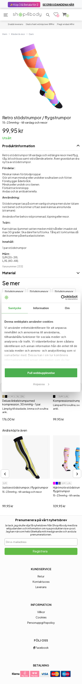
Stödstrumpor (14, 291)
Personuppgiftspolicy (41, 622)
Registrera (40, 551)
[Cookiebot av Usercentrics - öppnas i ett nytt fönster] (61, 297)
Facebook (42, 647)
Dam (31, 34)
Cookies (41, 617)
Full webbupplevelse (41, 373)
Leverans (41, 587)
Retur (41, 576)
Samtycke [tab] (14, 308)
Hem (4, 34)
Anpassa (39, 384)
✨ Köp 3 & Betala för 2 (24, 4)
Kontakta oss (41, 581)
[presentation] (5, 473)
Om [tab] (67, 308)
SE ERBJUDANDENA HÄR (58, 4)
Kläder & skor (18, 34)
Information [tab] (41, 308)
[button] (48, 15)
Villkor (41, 612)
